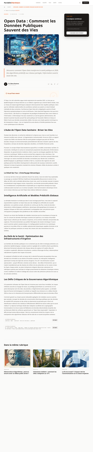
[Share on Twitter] (48, 84)
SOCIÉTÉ (44, 2)
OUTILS (60, 2)
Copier (55, 320)
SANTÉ (54, 2)
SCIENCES (38, 2)
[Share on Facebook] (54, 84)
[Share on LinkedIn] (51, 84)
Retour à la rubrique (12, 10)
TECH (50, 2)
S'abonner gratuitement (76, 33)
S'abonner (85, 2)
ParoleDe (12, 3)
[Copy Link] (57, 84)
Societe (9, 7)
